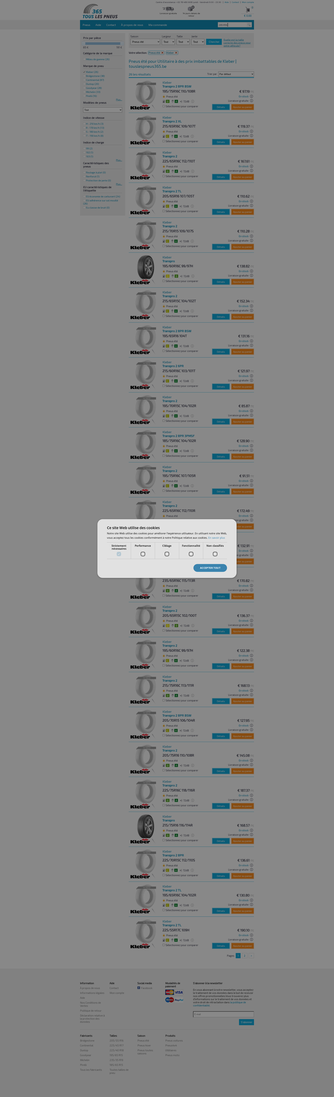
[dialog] (167, 548)
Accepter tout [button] (210, 567)
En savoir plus (216, 537)
